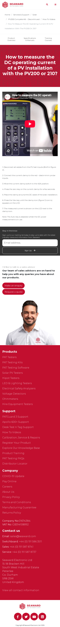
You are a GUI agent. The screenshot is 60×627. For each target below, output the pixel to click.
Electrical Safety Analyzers (18, 388)
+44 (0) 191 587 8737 (24, 551)
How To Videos (49, 19)
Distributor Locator (14, 463)
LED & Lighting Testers (17, 383)
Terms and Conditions (16, 502)
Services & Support (21, 14)
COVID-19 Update (13, 476)
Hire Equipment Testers (17, 404)
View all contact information (20, 590)
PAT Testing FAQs (13, 458)
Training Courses (48, 39)
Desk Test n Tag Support (18, 427)
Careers (7, 486)
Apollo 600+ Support (15, 421)
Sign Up (28, 250)
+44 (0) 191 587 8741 (21, 546)
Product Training (13, 453)
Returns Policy (11, 512)
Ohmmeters (10, 398)
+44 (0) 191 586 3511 (30, 541)
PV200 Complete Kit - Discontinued (24, 19)
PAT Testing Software (15, 367)
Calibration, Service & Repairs (21, 437)
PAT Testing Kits (12, 362)
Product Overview (11, 39)
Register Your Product (16, 442)
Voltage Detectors (14, 393)
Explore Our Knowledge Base (21, 448)
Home (7, 14)
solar (34, 14)
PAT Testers (9, 357)
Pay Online (9, 481)
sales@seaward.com (23, 536)
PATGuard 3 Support (15, 416)
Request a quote (14, 291)
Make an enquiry (13, 285)
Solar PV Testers (12, 372)
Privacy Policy (11, 497)
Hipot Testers (10, 378)
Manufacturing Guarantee (19, 507)
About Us (8, 491)
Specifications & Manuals (30, 39)
